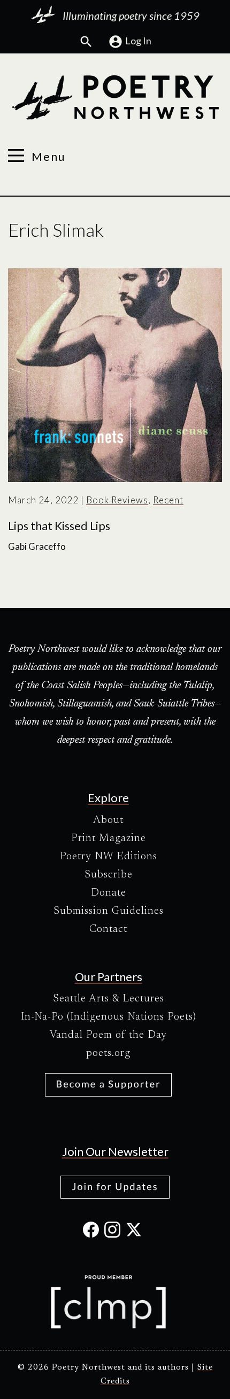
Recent (168, 500)
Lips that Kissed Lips (59, 526)
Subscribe (109, 874)
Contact (108, 929)
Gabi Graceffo (37, 546)
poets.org (108, 1053)
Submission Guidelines (108, 911)
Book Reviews (117, 500)
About (108, 820)
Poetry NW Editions (108, 856)
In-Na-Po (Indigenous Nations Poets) (108, 1017)
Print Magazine (108, 838)
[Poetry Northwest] (115, 97)
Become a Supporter (108, 1084)
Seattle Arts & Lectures (108, 998)
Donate (108, 893)
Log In (138, 40)
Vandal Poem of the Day (108, 1035)
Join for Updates (115, 1186)
